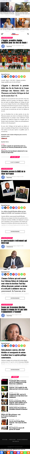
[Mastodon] (16, 76)
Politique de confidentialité (22, 439)
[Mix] (19, 76)
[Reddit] (8, 76)
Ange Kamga (9, 46)
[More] (24, 76)
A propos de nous (12, 439)
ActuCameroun (10, 246)
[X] (5, 76)
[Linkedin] (11, 76)
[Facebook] (2, 76)
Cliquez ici (4, 138)
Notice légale (4, 439)
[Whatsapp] (21, 76)
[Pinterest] (13, 76)
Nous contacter (16, 441)
